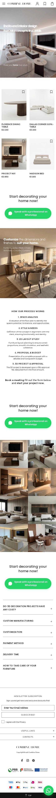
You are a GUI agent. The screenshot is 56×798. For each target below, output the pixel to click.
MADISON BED (37, 173)
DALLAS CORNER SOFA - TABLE (42, 125)
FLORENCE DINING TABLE (11, 125)
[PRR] (28, 770)
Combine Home (19, 4)
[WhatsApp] (49, 791)
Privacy (23, 722)
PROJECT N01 (8, 173)
